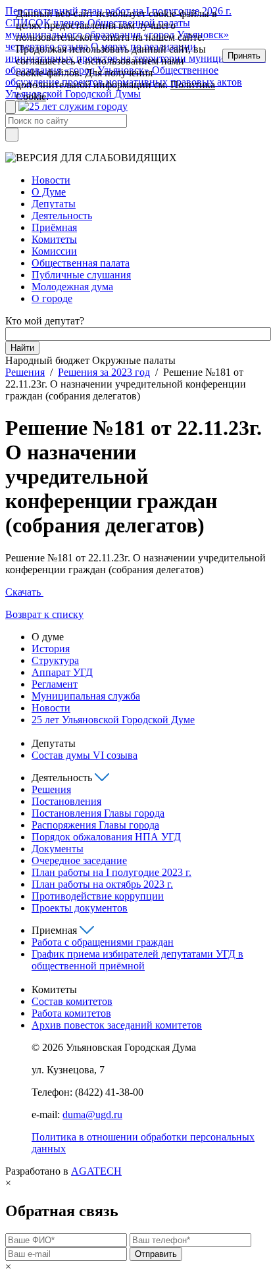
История (51, 648)
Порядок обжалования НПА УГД (106, 836)
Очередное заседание (79, 860)
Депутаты (54, 203)
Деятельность (62, 215)
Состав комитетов (72, 1001)
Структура (55, 660)
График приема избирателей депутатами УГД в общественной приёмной (137, 959)
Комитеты (54, 239)
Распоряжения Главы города (95, 825)
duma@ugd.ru (92, 1114)
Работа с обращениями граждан (103, 942)
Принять (244, 56)
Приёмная (54, 227)
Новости (51, 180)
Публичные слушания (81, 274)
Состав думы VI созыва (84, 755)
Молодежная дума (72, 286)
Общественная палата (81, 262)
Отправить (156, 1254)
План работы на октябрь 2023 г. (102, 884)
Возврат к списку (44, 614)
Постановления (66, 801)
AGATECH (96, 1171)
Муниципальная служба (86, 696)
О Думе (49, 191)
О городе (52, 298)
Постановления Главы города (98, 813)
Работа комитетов (71, 1013)
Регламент (55, 684)
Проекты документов (80, 907)
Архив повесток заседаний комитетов (117, 1025)
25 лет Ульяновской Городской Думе (113, 719)
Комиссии (54, 251)
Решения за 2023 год (104, 372)
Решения (25, 372)
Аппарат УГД (62, 672)
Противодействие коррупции (98, 896)
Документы (58, 848)
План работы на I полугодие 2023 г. (111, 872)
